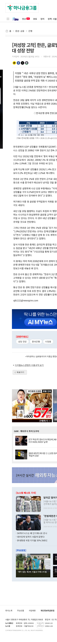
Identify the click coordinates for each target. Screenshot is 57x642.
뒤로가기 (20, 372)
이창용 (48, 341)
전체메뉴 (8, 19)
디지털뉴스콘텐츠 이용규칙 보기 (29, 365)
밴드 (26, 63)
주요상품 (20, 610)
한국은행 (36, 341)
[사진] (28, 503)
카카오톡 (14, 63)
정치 (42, 18)
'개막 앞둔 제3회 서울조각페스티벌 (32, 572)
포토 (35, 18)
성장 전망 (22, 341)
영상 (24, 18)
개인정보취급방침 (47, 610)
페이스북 (18, 63)
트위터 (22, 63)
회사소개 (8, 610)
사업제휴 (32, 610)
